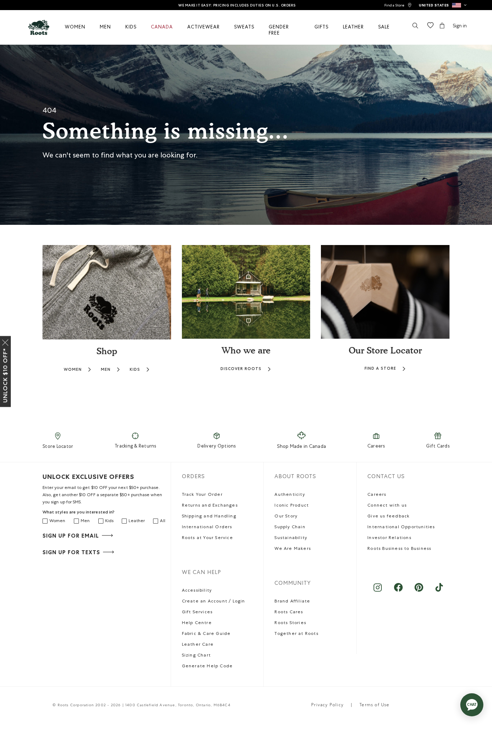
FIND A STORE (380, 368)
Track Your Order (202, 495)
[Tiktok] (439, 591)
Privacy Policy (327, 705)
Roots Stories (290, 623)
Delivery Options (216, 446)
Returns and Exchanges (210, 506)
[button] (443, 5)
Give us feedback (388, 517)
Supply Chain (289, 527)
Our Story (286, 517)
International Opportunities (401, 527)
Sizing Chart (196, 656)
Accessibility (197, 591)
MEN (106, 369)
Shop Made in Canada (301, 447)
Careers (376, 446)
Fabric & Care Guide (206, 634)
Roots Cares (288, 612)
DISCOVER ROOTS (240, 368)
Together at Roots (296, 634)
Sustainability (290, 538)
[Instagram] (377, 591)
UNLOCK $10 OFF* (5, 375)
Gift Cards (437, 446)
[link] (398, 5)
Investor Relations (389, 538)
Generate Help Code (207, 666)
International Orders (207, 527)
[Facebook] (398, 591)
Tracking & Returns (135, 446)
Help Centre (197, 623)
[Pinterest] (418, 591)
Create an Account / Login (213, 602)
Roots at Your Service (207, 538)
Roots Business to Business (399, 549)
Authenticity (289, 495)
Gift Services (197, 612)
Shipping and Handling (209, 517)
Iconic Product (291, 506)
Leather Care (198, 645)
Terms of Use (374, 705)
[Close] (5, 341)
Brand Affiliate (292, 602)
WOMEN (73, 369)
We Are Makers (292, 549)
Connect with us (387, 506)
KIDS (135, 369)
